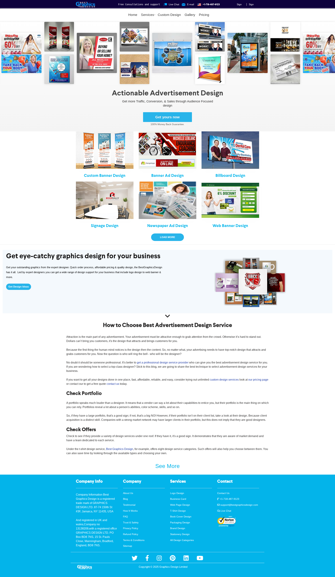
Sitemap (127, 545)
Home (132, 15)
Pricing (204, 15)
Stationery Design (180, 534)
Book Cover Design (180, 516)
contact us (113, 383)
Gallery (190, 15)
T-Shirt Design (178, 510)
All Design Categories (182, 540)
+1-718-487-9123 (229, 498)
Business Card (178, 498)
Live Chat (225, 510)
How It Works (130, 510)
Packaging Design (180, 522)
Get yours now (167, 117)
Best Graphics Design (119, 449)
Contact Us (223, 493)
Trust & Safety (131, 522)
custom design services (224, 379)
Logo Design (177, 493)
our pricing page (258, 379)
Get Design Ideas (18, 286)
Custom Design (169, 15)
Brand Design (177, 528)
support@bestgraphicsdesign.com (239, 504)
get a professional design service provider (162, 362)
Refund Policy (130, 534)
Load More (167, 237)
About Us (128, 493)
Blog (125, 498)
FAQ (125, 516)
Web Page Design (180, 504)
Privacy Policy (130, 528)
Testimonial (129, 504)
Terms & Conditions (133, 540)
